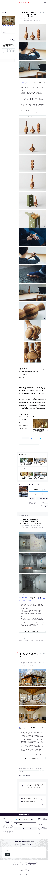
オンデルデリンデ (23, 527)
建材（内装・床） (41, 662)
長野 (27, 665)
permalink (28, 775)
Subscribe (34, 828)
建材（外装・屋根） (29, 662)
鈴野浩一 (28, 20)
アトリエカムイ (30, 660)
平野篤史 (33, 527)
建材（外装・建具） (35, 662)
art (31, 525)
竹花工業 (38, 660)
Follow (45, 489)
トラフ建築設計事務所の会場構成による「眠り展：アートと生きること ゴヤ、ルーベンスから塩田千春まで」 (8, 51)
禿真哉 (25, 20)
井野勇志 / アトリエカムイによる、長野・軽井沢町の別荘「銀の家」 (8, 56)
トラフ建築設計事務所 (37, 20)
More (45, 502)
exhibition (34, 525)
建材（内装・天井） (29, 663)
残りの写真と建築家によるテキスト (33, 631)
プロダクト (31, 20)
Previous (12, 32)
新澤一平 (35, 665)
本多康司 (37, 527)
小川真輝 (22, 20)
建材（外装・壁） (23, 662)
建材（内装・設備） (23, 665)
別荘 (32, 665)
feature (27, 18)
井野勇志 (35, 660)
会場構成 (40, 527)
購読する (7, 854)
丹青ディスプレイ (28, 527)
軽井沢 (30, 665)
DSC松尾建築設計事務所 (24, 660)
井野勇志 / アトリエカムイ (24, 727)
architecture (26, 525)
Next (13, 32)
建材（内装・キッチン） (36, 663)
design (24, 18)
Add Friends (41, 498)
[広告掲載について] (25, 484)
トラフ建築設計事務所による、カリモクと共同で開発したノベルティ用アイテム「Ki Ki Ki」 (8, 45)
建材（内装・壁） (23, 663)
